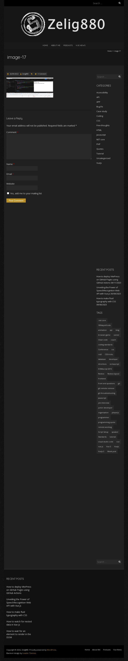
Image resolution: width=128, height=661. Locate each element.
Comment (12, 132)
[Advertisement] (109, 216)
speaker (115, 432)
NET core (100, 139)
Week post (111, 451)
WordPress (51, 650)
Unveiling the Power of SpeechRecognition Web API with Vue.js (108, 290)
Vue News (80, 45)
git (119, 383)
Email (10, 173)
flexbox (101, 374)
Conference (103, 349)
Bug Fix (99, 106)
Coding (99, 116)
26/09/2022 (14, 74)
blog (117, 330)
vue (118, 441)
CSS (98, 120)
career (116, 335)
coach (113, 340)
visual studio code (105, 441)
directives (102, 364)
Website (10, 183)
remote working (105, 427)
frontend (102, 378)
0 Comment (42, 74)
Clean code (103, 340)
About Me (55, 45)
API (97, 97)
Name (10, 164)
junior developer (105, 407)
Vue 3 (108, 446)
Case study (101, 111)
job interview (103, 403)
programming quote (106, 422)
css (112, 349)
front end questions (106, 383)
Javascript (101, 134)
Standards (102, 437)
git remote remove (106, 388)
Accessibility (102, 92)
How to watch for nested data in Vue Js (19, 623)
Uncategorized (103, 158)
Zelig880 (25, 74)
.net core (102, 320)
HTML (99, 130)
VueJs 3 (101, 451)
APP (98, 101)
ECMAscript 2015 (105, 369)
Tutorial (100, 153)
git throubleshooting (106, 393)
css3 (100, 354)
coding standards (105, 344)
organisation (103, 412)
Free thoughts (103, 125)
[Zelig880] (64, 14)
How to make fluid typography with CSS (16, 613)
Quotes (99, 148)
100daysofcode (104, 325)
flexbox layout (113, 374)
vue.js (100, 446)
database (102, 359)
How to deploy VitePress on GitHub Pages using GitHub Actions (108, 279)
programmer (103, 417)
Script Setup (103, 432)
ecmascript (114, 364)
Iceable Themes (29, 653)
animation (102, 330)
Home (45, 45)
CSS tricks (109, 354)
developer (113, 359)
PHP (98, 144)
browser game (104, 335)
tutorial (113, 437)
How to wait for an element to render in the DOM (18, 634)
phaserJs (115, 412)
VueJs (99, 163)
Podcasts (68, 45)
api (111, 330)
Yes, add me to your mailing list (26, 193)
